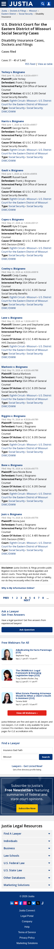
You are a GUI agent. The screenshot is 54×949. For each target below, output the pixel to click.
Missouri (32, 100)
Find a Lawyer (11, 743)
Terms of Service (27, 932)
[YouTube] (16, 903)
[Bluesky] (33, 903)
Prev (6, 598)
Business (9, 848)
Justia (31, 896)
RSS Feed (30, 64)
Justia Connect (27, 910)
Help (27, 927)
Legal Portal (27, 916)
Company (27, 921)
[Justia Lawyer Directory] (42, 903)
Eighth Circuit (17, 100)
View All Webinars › (27, 712)
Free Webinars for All (15, 642)
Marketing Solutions (17, 885)
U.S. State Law (13, 870)
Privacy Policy (27, 937)
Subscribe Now (27, 808)
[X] (38, 903)
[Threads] (29, 903)
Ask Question (27, 629)
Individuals (10, 841)
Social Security (17, 108)
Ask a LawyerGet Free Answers (13, 612)
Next (27, 600)
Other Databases (14, 877)
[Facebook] (20, 903)
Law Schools (11, 855)
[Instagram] (25, 903)
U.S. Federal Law (14, 863)
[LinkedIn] (12, 903)
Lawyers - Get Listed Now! (27, 766)
